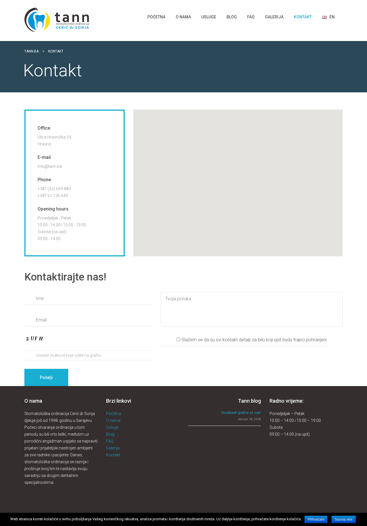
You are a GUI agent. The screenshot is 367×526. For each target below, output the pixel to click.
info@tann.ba (50, 166)
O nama (113, 420)
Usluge (112, 427)
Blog (110, 434)
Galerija (113, 448)
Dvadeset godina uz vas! (241, 413)
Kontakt (113, 455)
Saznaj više (344, 519)
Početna (113, 413)
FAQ (110, 441)
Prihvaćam (316, 519)
